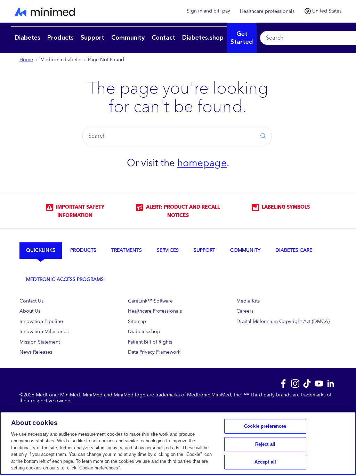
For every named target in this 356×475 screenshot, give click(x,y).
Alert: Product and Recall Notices (181, 211)
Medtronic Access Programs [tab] (65, 279)
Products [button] (60, 37)
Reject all (265, 444)
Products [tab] (83, 250)
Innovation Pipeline (41, 321)
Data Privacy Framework (154, 352)
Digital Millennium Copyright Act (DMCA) (283, 321)
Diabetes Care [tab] (293, 250)
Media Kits (248, 301)
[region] (178, 443)
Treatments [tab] (126, 250)
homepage (202, 163)
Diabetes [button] (27, 37)
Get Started (241, 38)
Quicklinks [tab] (40, 250)
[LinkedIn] (331, 383)
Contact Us (31, 301)
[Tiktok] (307, 383)
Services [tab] (168, 250)
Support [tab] (204, 250)
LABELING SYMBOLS (284, 207)
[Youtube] (319, 383)
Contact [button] (163, 37)
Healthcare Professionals (155, 311)
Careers (244, 311)
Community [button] (128, 37)
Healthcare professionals (267, 11)
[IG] (295, 383)
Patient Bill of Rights (150, 342)
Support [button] (92, 37)
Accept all (265, 462)
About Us (29, 311)
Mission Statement (39, 342)
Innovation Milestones (43, 332)
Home (26, 60)
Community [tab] (245, 250)
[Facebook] (283, 383)
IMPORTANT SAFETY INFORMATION (78, 211)
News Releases (35, 352)
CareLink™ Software (150, 301)
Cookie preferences (265, 426)
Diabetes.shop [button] (203, 37)
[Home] (95, 11)
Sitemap (137, 321)
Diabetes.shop (144, 332)
